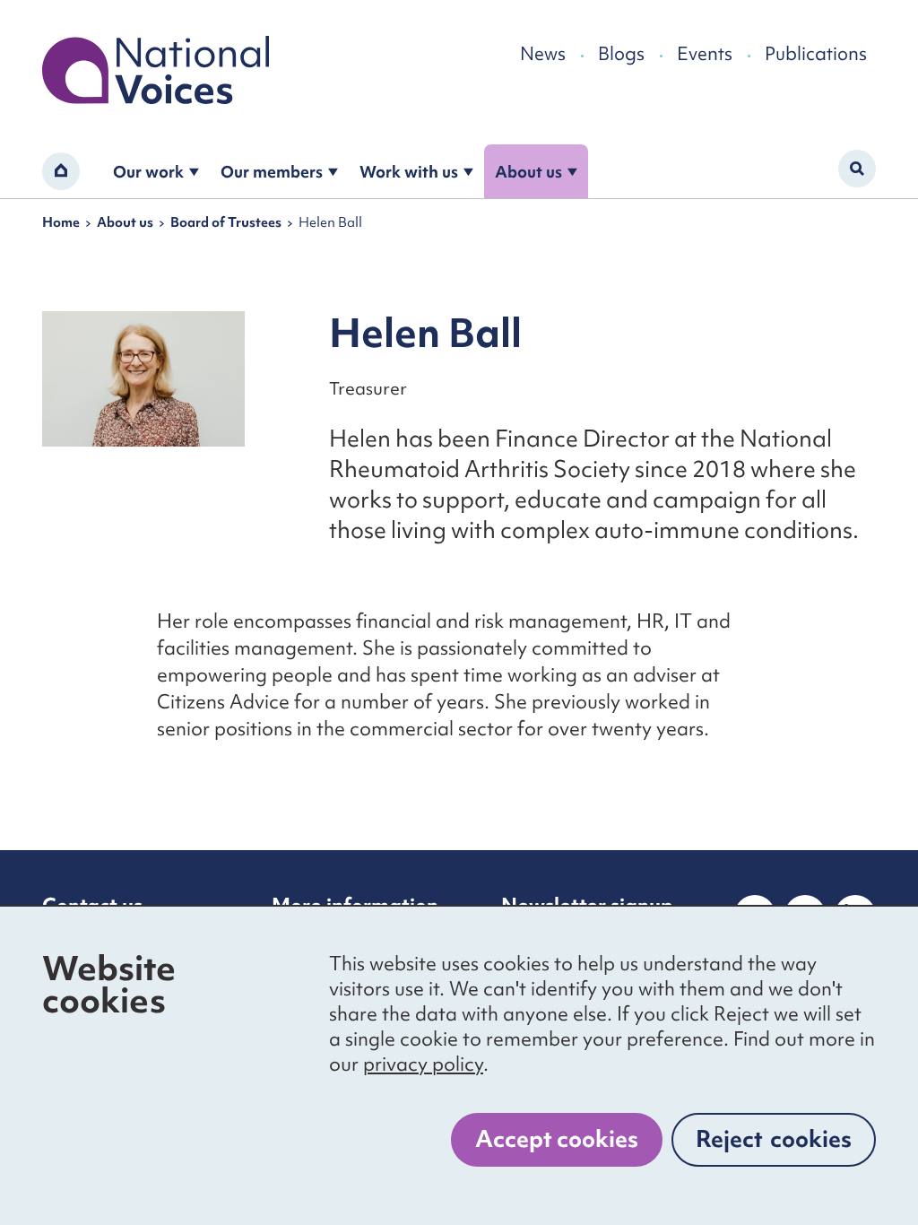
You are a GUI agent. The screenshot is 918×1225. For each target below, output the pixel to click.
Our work (148, 172)
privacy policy (423, 1064)
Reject (774, 1139)
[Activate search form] (857, 168)
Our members (272, 172)
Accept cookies (556, 1139)
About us (528, 172)
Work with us (408, 172)
